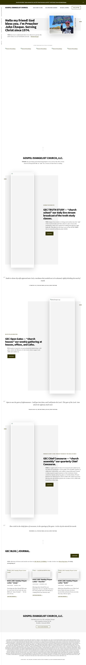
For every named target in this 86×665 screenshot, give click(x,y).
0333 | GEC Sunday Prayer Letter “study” (17, 582)
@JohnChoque (62, 2)
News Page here (63, 561)
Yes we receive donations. (43, 626)
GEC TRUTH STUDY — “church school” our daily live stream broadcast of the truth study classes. (59, 214)
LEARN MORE (74, 555)
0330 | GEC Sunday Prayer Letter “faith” (68, 582)
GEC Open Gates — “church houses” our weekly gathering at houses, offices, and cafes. (23, 341)
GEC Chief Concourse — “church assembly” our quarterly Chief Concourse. (61, 461)
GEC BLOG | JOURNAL (40, 561)
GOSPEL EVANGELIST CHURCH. (16, 7)
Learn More (49, 233)
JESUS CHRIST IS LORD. (75, 22)
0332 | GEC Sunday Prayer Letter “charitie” (42, 580)
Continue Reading (12, 596)
